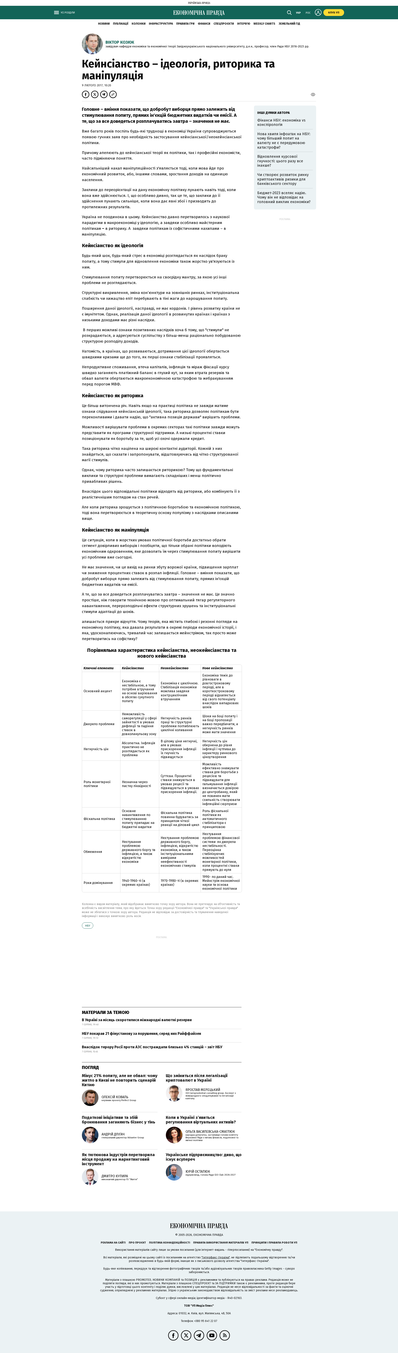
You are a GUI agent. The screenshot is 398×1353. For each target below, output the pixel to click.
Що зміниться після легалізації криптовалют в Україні (197, 1078)
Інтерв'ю (243, 23)
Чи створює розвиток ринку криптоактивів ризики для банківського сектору (283, 179)
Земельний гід (289, 23)
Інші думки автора (273, 113)
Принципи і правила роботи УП (274, 1242)
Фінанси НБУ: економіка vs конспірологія (281, 122)
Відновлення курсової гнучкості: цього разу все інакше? (280, 161)
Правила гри (185, 23)
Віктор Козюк (120, 42)
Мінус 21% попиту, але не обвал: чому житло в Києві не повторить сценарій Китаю (119, 1080)
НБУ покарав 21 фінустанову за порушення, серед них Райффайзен (141, 1033)
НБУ (87, 925)
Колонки (139, 23)
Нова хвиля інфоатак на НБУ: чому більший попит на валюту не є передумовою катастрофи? (283, 141)
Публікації (120, 23)
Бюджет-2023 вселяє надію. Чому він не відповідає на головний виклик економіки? (284, 197)
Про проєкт (137, 1242)
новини (104, 23)
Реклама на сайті (113, 1242)
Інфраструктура (161, 23)
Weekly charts (264, 23)
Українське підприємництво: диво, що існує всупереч (203, 1157)
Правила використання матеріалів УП (220, 1242)
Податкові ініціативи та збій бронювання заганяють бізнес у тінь (118, 1119)
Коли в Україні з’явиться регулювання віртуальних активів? (201, 1119)
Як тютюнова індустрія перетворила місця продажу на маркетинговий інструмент (118, 1159)
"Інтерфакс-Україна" (215, 1257)
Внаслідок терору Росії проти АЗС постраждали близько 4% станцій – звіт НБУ (152, 1047)
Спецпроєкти (224, 23)
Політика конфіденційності (169, 1242)
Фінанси (204, 23)
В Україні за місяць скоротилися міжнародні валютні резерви (137, 1020)
